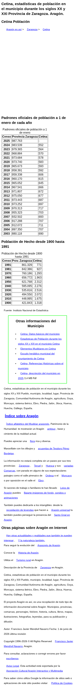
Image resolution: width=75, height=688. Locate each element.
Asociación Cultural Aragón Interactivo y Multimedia (34, 670)
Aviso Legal (12, 665)
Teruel (37, 465)
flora (32, 441)
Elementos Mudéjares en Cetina (38, 348)
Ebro (41, 480)
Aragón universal (60, 510)
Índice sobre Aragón (21, 416)
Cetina (46, 29)
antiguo (51, 428)
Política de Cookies (61, 683)
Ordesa (50, 475)
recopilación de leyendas (20, 510)
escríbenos (12, 658)
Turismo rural (23, 560)
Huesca (50, 465)
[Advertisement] (37, 72)
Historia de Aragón (28, 552)
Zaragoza (32, 29)
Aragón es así (14, 29)
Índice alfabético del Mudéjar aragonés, (28, 423)
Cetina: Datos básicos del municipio (40, 333)
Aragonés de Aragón (49, 545)
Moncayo (67, 475)
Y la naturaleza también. (31, 540)
